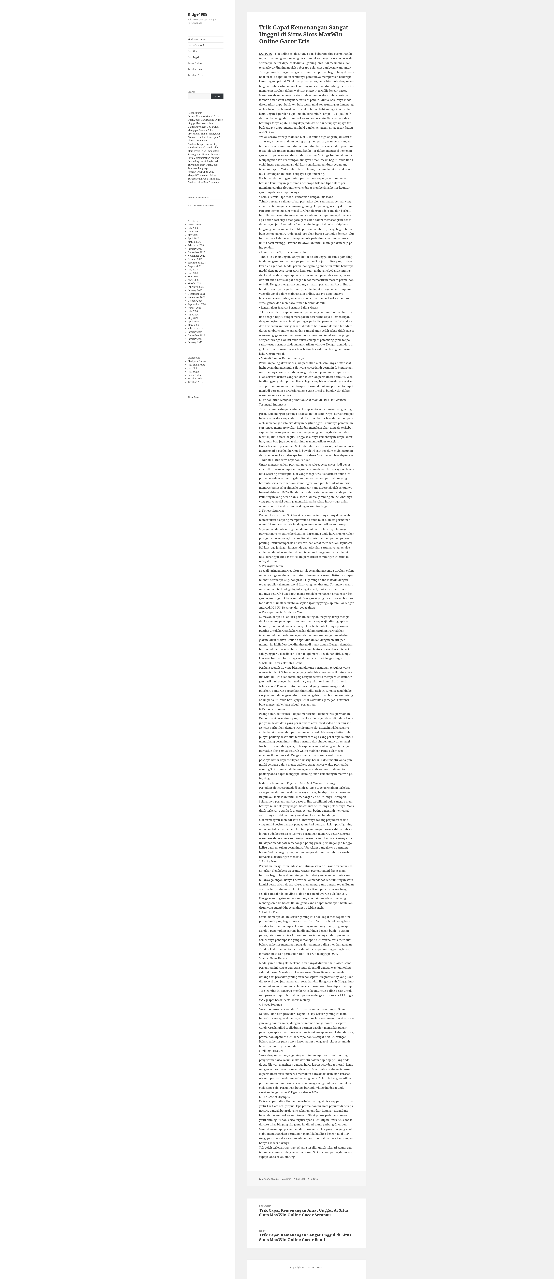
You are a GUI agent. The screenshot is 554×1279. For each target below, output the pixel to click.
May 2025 (193, 276)
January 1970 (195, 342)
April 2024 (193, 321)
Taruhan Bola (195, 69)
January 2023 (195, 338)
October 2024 (195, 300)
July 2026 (193, 228)
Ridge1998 (197, 14)
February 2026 (196, 245)
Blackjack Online (197, 39)
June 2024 (193, 314)
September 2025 (197, 262)
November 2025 (196, 255)
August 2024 (194, 307)
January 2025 (195, 290)
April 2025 (193, 280)
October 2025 (195, 259)
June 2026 (193, 231)
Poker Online (195, 63)
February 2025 (196, 286)
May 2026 (193, 235)
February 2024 (196, 328)
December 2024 (196, 293)
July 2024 (193, 311)
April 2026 (193, 238)
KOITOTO (265, 54)
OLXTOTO (317, 1267)
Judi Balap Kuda (196, 45)
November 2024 (196, 297)
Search (191, 91)
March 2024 (194, 325)
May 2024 (193, 318)
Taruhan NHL (195, 75)
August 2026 (194, 224)
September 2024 (197, 304)
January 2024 (195, 331)
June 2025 (193, 273)
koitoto (314, 1178)
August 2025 (194, 266)
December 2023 (196, 335)
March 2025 (194, 283)
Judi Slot (192, 51)
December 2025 (196, 252)
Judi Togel (193, 57)
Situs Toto (193, 397)
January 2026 (195, 248)
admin (287, 1178)
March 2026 (194, 241)
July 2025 (193, 269)
